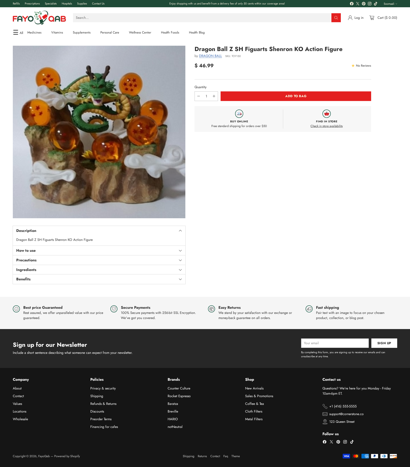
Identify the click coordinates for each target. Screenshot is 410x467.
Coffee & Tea (254, 403)
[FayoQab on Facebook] (352, 4)
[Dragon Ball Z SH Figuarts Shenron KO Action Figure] (99, 132)
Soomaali (389, 4)
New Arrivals (254, 388)
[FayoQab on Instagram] (370, 4)
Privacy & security (103, 388)
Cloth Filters (253, 411)
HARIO (173, 419)
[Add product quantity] (214, 96)
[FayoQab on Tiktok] (375, 4)
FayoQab (44, 456)
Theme (235, 456)
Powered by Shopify (67, 456)
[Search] (336, 17)
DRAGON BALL (210, 55)
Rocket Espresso (179, 396)
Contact (18, 396)
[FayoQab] (39, 18)
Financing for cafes (104, 426)
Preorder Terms (100, 419)
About (17, 388)
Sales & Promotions (259, 396)
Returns (202, 456)
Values (17, 403)
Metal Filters (253, 419)
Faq (225, 456)
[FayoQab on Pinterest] (364, 4)
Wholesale (20, 419)
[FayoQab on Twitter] (358, 4)
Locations (19, 411)
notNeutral (175, 426)
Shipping (96, 396)
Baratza (173, 403)
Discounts (97, 411)
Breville (173, 411)
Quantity (200, 87)
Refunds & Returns (103, 403)
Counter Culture (179, 388)
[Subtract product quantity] (198, 96)
